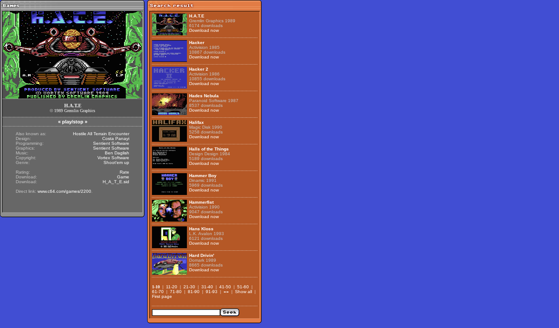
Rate (124, 172)
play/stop (72, 121)
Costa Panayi (115, 138)
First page (162, 296)
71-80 (176, 291)
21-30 (189, 286)
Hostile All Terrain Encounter (101, 133)
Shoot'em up (116, 162)
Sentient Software (111, 143)
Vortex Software (113, 157)
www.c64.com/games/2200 (64, 191)
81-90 (194, 291)
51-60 (243, 286)
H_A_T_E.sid (116, 181)
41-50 (225, 286)
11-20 (171, 286)
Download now (204, 30)
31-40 (207, 286)
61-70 (158, 291)
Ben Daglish (117, 152)
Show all (243, 291)
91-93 (211, 291)
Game (123, 176)
